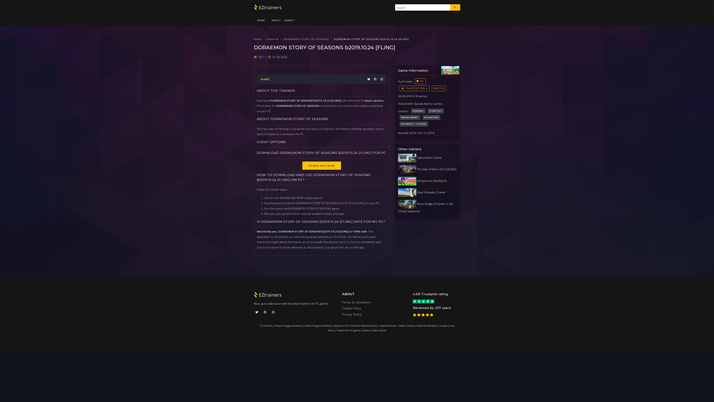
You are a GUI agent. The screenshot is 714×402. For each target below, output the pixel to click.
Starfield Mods (388, 325)
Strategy (435, 111)
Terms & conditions (356, 302)
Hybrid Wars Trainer (429, 157)
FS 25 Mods (266, 325)
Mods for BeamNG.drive (364, 325)
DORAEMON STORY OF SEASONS (306, 39)
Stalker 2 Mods (406, 325)
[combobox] (422, 7)
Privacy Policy (352, 314)
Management (410, 117)
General (273, 39)
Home (261, 20)
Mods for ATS (341, 325)
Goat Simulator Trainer (431, 192)
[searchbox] (424, 7)
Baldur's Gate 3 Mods (374, 330)
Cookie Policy (351, 308)
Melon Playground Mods (318, 325)
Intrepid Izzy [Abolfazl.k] (431, 181)
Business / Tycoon (413, 124)
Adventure (431, 117)
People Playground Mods (288, 325)
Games (289, 20)
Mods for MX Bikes (427, 325)
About (276, 20)
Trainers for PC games (348, 330)
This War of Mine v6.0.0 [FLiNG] (436, 169)
